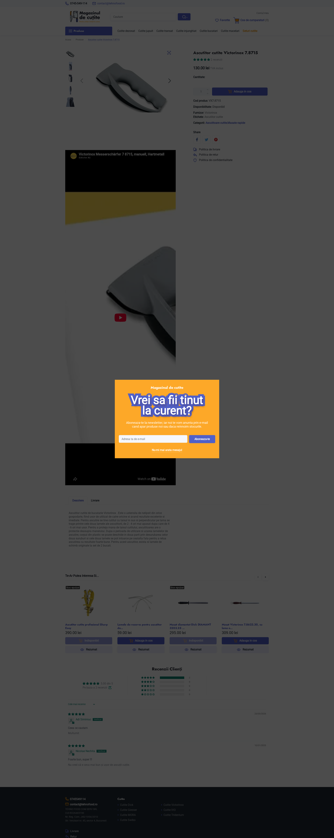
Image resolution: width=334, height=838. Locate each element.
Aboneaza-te (202, 439)
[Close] (215, 384)
